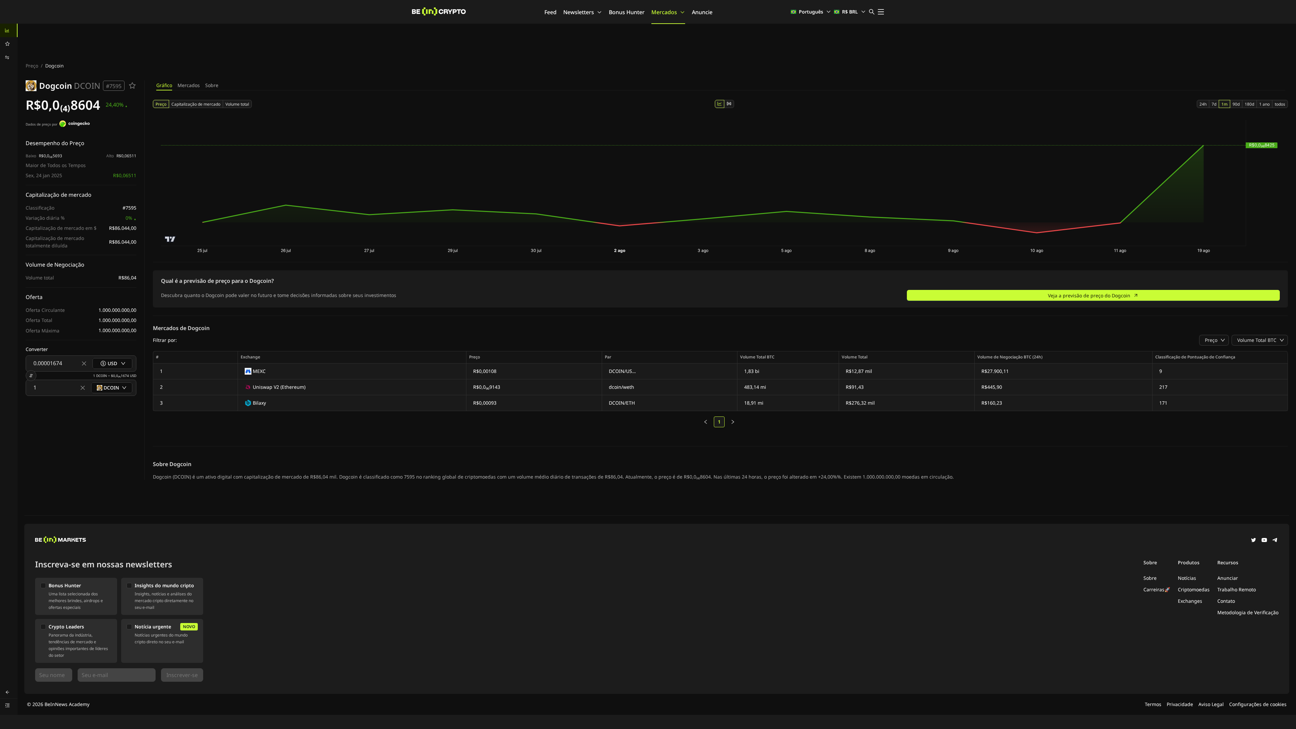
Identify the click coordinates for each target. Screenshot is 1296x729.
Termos (1153, 704)
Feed (550, 12)
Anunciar (1227, 578)
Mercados (664, 12)
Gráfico (164, 85)
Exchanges (1190, 601)
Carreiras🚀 (1156, 589)
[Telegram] (1275, 541)
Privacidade (1180, 704)
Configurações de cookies (1258, 704)
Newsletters (578, 12)
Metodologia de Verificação (1247, 612)
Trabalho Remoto (1236, 589)
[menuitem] (9, 30)
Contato (1226, 601)
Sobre (211, 85)
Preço (32, 65)
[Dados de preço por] (74, 124)
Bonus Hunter (627, 12)
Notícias (1187, 578)
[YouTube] (1264, 541)
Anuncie (702, 12)
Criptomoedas (1194, 589)
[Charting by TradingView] (170, 239)
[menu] (9, 44)
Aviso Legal (1211, 704)
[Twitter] (1253, 541)
